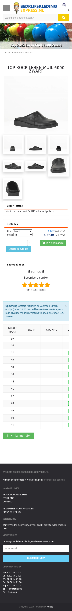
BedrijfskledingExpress (19, 52)
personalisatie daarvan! (53, 479)
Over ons (8, 498)
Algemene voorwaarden (18, 508)
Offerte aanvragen (18, 248)
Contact (8, 501)
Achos (50, 606)
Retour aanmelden (15, 494)
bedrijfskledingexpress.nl (32, 472)
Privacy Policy (12, 512)
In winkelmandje (54, 242)
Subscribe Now (36, 558)
